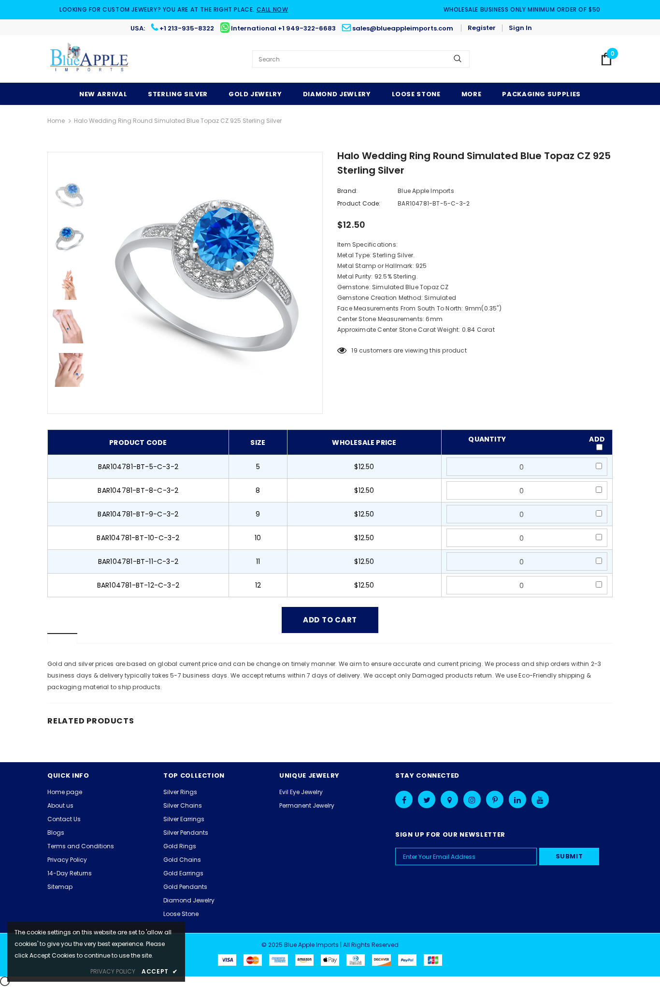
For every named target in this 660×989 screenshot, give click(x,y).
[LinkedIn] (517, 799)
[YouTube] (540, 799)
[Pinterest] (494, 799)
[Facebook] (404, 799)
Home (56, 121)
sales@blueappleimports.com (402, 28)
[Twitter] (426, 799)
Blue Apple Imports (426, 191)
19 (354, 350)
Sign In (520, 27)
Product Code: (359, 203)
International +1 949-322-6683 (283, 28)
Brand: (347, 191)
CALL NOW (272, 9)
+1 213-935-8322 (186, 28)
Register (482, 27)
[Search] (457, 59)
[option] (206, 283)
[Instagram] (472, 799)
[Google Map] (449, 799)
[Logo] (89, 59)
